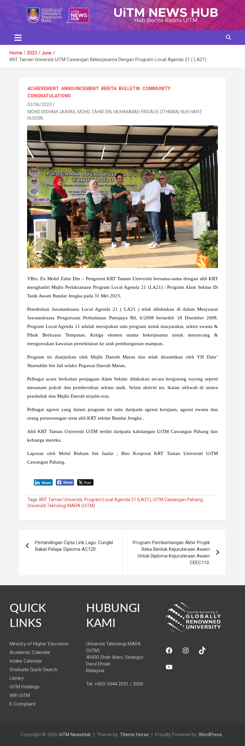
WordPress (210, 734)
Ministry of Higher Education (39, 644)
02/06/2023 (39, 104)
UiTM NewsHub (75, 734)
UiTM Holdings (25, 687)
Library (17, 678)
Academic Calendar (30, 652)
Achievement (43, 88)
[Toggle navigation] (18, 37)
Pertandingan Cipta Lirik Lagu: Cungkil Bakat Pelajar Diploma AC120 (74, 546)
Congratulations (49, 95)
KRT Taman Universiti (60, 499)
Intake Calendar (26, 661)
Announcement (80, 88)
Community (156, 88)
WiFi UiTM (20, 695)
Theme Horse (134, 734)
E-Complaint (22, 704)
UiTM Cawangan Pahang (178, 499)
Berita (108, 88)
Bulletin (129, 88)
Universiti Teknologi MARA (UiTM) (61, 505)
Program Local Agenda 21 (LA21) (117, 499)
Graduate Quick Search (33, 669)
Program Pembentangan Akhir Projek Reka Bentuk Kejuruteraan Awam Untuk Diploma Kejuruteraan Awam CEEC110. (171, 552)
